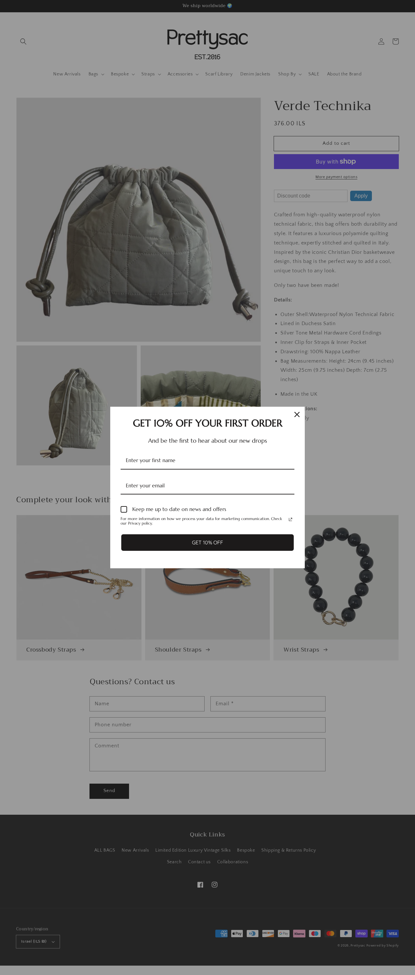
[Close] (297, 414)
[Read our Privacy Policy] (290, 519)
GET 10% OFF (207, 542)
